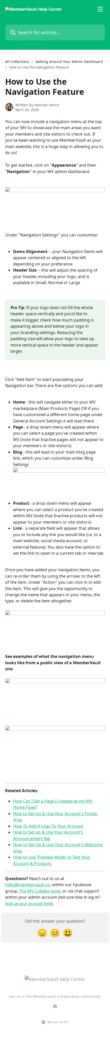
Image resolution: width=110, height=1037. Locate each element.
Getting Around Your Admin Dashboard (69, 61)
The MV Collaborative (39, 891)
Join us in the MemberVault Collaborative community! (55, 996)
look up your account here (28, 903)
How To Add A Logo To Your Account (48, 826)
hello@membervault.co (27, 884)
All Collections (17, 61)
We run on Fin (58, 1022)
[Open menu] (100, 9)
